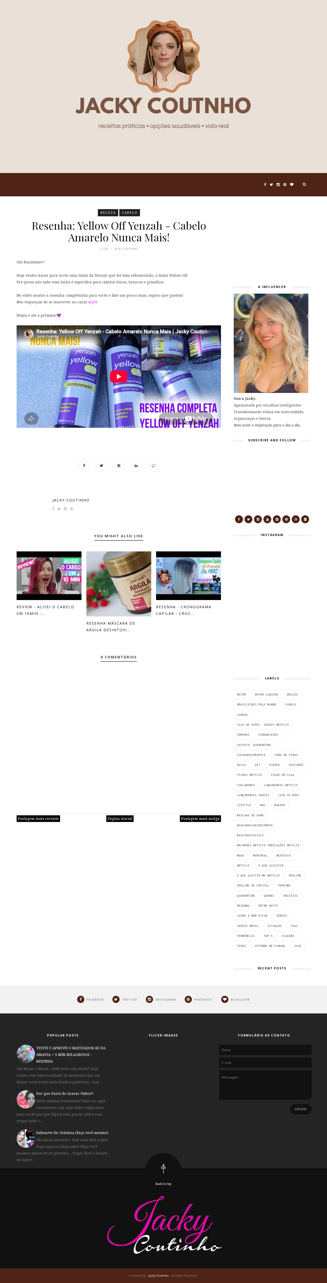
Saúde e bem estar (252, 915)
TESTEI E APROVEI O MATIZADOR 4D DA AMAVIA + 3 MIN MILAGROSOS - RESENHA (71, 1054)
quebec (269, 895)
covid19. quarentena (254, 744)
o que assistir (271, 865)
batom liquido (266, 694)
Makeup (280, 805)
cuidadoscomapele (251, 754)
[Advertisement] (266, 241)
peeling (295, 875)
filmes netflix (249, 774)
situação (274, 925)
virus (241, 945)
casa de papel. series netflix (263, 724)
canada (242, 714)
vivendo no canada (270, 945)
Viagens (288, 935)
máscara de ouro (250, 815)
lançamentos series (253, 795)
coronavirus (268, 734)
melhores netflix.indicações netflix (268, 845)
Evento (274, 764)
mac (263, 805)
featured (296, 764)
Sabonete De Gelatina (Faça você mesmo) (72, 1132)
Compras (243, 734)
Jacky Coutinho (71, 500)
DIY (257, 764)
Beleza (108, 212)
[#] (239, 519)
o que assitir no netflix (258, 875)
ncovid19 (283, 855)
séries (281, 915)
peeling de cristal (253, 885)
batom (241, 694)
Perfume (284, 885)
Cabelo (129, 212)
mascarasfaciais (250, 835)
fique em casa (282, 774)
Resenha (243, 905)
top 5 (268, 935)
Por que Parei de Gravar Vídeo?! (65, 1093)
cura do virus (286, 754)
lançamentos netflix (281, 785)
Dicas (241, 764)
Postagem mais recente (38, 818)
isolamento (246, 785)
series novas (248, 925)
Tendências (246, 935)
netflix (243, 865)
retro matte (268, 905)
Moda (240, 855)
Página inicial (120, 818)
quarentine (246, 895)
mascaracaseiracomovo (255, 825)
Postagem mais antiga (200, 818)
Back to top (163, 1184)
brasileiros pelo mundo (256, 704)
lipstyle (244, 805)
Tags (294, 925)
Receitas (291, 895)
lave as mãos (289, 795)
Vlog (297, 945)
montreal (260, 855)
